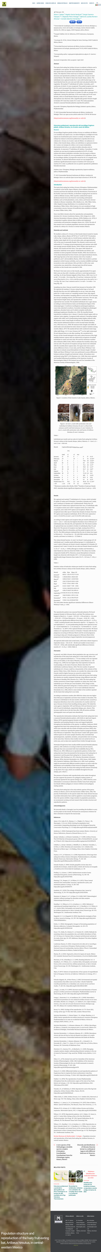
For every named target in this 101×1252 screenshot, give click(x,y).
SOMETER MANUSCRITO (74, 3)
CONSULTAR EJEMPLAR (50, 3)
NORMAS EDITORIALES (62, 3)
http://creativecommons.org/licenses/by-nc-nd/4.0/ (69, 118)
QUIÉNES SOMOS (40, 3)
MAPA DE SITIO (84, 3)
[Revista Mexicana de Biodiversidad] (4, 5)
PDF (80, 21)
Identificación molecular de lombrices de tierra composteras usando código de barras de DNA (90, 1187)
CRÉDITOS (76, 1245)
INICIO (33, 3)
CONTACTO (91, 3)
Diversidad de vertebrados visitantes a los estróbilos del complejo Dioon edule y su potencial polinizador (75, 1190)
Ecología (56, 1184)
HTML (73, 21)
